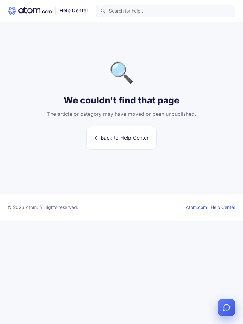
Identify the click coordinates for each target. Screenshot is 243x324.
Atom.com (196, 207)
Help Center (223, 207)
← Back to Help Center (121, 137)
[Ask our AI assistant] (226, 307)
